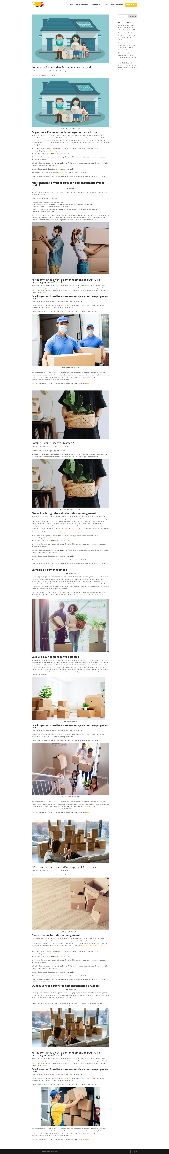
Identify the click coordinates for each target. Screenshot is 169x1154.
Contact (119, 5)
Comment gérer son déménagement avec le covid (61, 67)
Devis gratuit (131, 5)
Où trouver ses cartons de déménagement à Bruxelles (64, 867)
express (45, 292)
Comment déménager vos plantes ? (53, 443)
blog (106, 5)
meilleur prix (52, 151)
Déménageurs (64, 71)
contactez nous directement (49, 145)
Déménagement (82, 5)
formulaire (61, 173)
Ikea (64, 305)
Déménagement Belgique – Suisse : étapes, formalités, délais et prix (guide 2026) (127, 27)
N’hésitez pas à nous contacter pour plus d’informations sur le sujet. (80, 532)
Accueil (70, 5)
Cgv (112, 5)
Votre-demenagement (41, 71)
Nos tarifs (96, 5)
